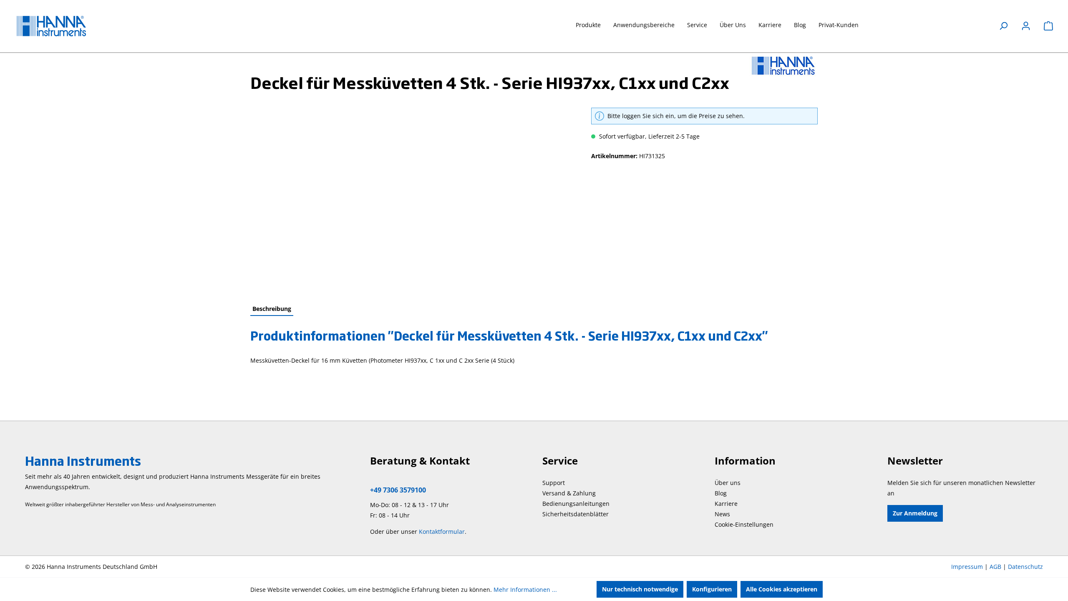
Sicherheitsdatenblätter (575, 514)
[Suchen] (1003, 26)
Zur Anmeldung (915, 513)
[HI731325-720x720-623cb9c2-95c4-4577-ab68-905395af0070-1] (412, 197)
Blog (721, 493)
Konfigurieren (712, 589)
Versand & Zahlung (569, 493)
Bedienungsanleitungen (576, 504)
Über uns (728, 483)
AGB (995, 567)
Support (553, 483)
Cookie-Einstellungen (744, 524)
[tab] (271, 309)
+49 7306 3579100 (398, 490)
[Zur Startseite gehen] (58, 26)
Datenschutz (1025, 567)
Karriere (726, 504)
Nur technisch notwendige (640, 589)
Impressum (967, 567)
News (722, 514)
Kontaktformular (442, 531)
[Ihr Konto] (1026, 26)
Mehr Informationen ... (525, 589)
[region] (412, 197)
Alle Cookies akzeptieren (781, 589)
